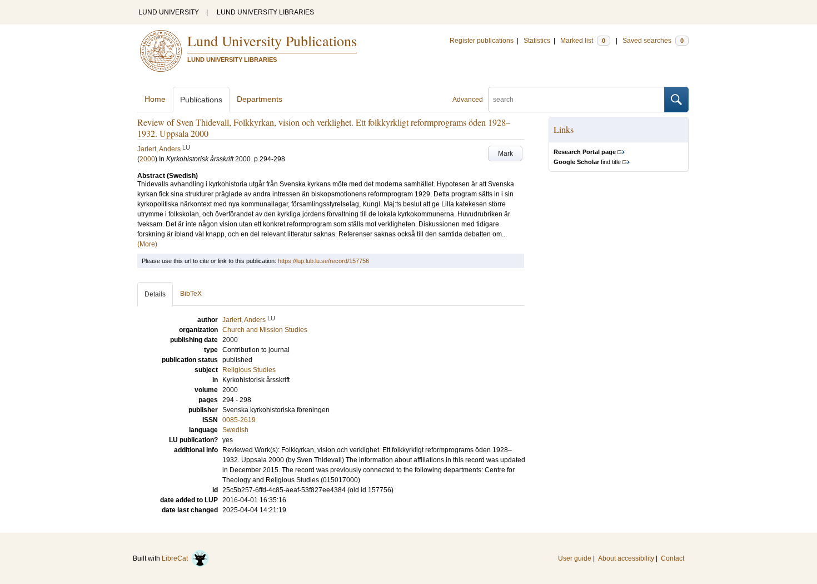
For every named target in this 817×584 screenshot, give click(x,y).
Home (155, 99)
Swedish (235, 430)
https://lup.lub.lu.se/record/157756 (323, 261)
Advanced (467, 99)
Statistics (537, 40)
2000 (147, 159)
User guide (574, 558)
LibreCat (176, 558)
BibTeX (191, 294)
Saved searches (653, 40)
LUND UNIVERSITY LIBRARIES (265, 12)
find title (587, 162)
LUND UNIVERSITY (168, 12)
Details (155, 294)
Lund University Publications (272, 40)
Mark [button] (505, 153)
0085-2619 (239, 420)
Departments (259, 99)
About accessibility (626, 558)
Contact (672, 558)
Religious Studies (249, 370)
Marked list (582, 40)
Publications (201, 99)
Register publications (482, 40)
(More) (147, 244)
